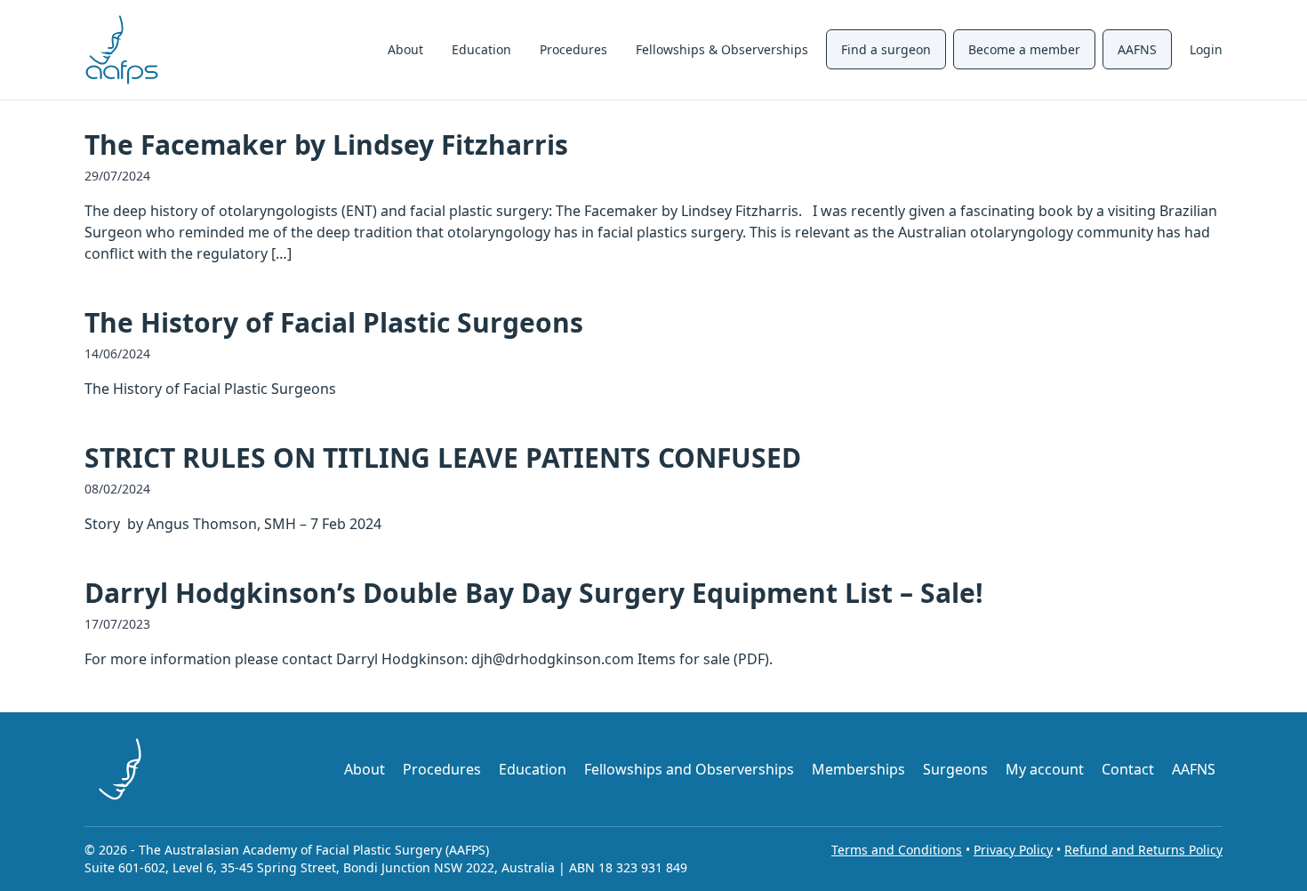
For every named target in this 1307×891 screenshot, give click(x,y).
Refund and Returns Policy (1143, 849)
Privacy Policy (1013, 849)
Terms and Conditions (896, 849)
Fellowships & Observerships (722, 49)
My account (1045, 769)
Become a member (1024, 49)
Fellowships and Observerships (689, 769)
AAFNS (1137, 49)
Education (481, 49)
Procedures (573, 49)
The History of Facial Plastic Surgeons (333, 322)
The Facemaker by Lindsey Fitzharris (326, 144)
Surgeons (955, 769)
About (405, 49)
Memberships (858, 769)
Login (1206, 49)
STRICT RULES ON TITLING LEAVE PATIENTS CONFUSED (442, 457)
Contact (1128, 769)
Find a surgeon (886, 49)
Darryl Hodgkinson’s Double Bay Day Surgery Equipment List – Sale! (533, 592)
